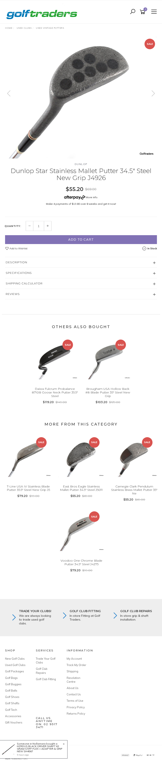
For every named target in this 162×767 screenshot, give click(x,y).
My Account (74, 658)
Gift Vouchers (13, 722)
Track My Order (76, 665)
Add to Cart (81, 239)
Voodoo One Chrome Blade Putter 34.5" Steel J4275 (81, 562)
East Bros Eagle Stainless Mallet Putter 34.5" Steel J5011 (81, 488)
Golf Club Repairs (41, 670)
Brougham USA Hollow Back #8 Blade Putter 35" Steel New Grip (107, 392)
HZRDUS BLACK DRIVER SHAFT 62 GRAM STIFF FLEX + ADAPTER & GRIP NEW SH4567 (39, 749)
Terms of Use (75, 700)
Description (16, 262)
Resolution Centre (73, 679)
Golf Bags (11, 678)
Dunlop (81, 164)
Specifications (19, 272)
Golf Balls (11, 690)
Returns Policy (76, 713)
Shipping (72, 671)
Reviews (13, 294)
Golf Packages (14, 671)
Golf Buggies (13, 684)
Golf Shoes (12, 697)
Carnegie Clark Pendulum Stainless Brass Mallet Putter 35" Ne (134, 489)
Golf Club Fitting (46, 679)
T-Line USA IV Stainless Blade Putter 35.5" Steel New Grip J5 (28, 488)
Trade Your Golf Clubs (45, 660)
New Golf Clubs (15, 658)
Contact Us (74, 694)
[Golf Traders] (42, 12)
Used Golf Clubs (15, 665)
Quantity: (13, 226)
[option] (81, 97)
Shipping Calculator (24, 283)
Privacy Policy (76, 707)
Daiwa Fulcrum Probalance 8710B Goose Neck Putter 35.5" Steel (55, 392)
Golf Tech (11, 709)
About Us (72, 688)
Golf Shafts (12, 703)
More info (91, 197)
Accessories (13, 716)
